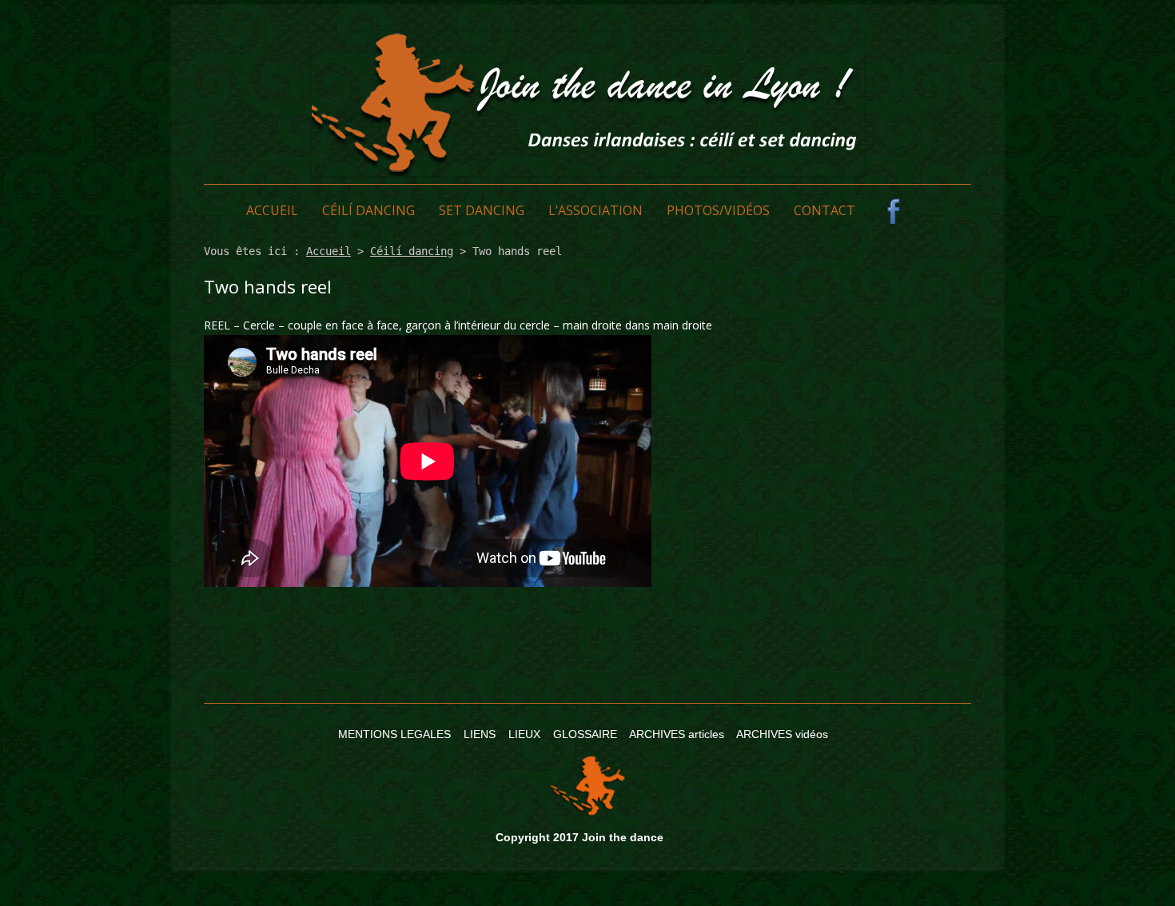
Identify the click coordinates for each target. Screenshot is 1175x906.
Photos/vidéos (718, 210)
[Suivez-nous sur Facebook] (893, 211)
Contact (824, 210)
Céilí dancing (368, 210)
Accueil (272, 210)
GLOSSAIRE (585, 734)
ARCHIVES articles (676, 734)
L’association (595, 210)
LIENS (480, 734)
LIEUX (524, 734)
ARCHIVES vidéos (782, 734)
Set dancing (481, 210)
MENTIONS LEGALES (394, 734)
